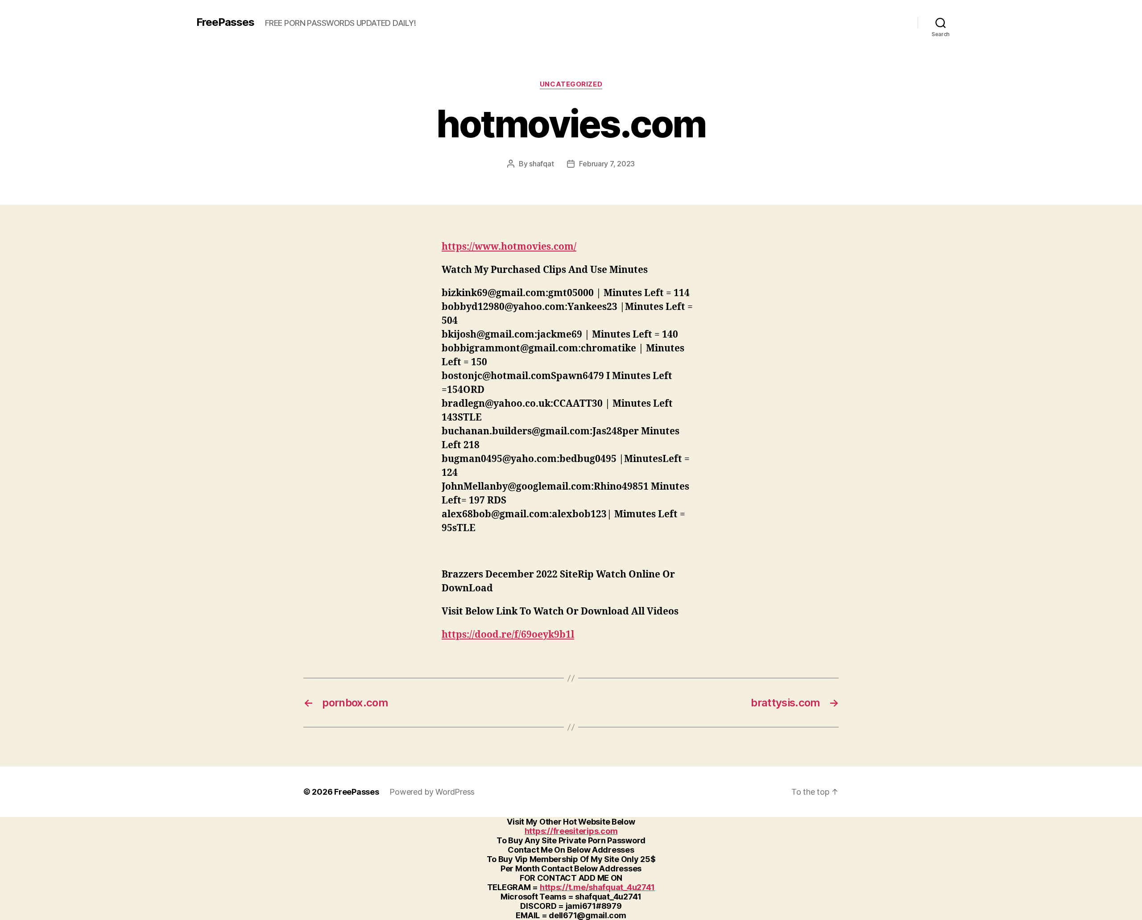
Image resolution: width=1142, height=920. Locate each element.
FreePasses (225, 22)
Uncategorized (571, 84)
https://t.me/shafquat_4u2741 (597, 887)
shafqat (541, 163)
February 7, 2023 (607, 163)
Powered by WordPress (432, 791)
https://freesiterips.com (571, 831)
